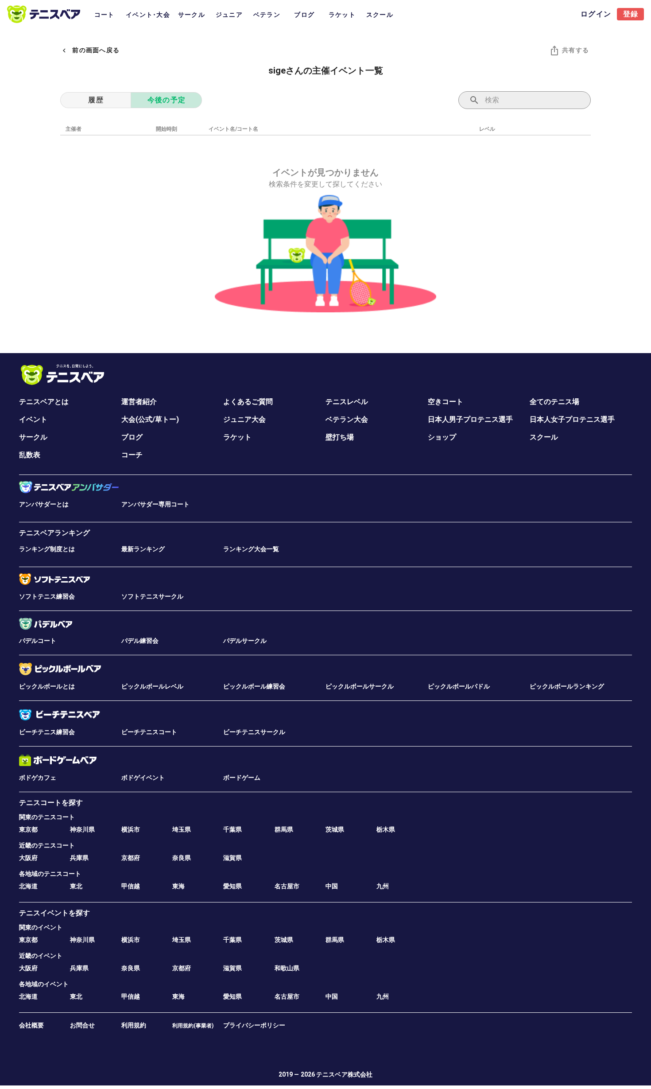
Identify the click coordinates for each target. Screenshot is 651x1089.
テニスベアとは (44, 401)
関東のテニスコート (47, 817)
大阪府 (28, 857)
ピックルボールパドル (459, 686)
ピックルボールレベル (152, 686)
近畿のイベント (40, 955)
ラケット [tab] (342, 14)
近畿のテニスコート (47, 845)
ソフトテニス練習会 (47, 596)
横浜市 (130, 829)
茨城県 (335, 829)
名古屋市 (287, 886)
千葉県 (232, 829)
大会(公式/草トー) (150, 419)
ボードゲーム (241, 777)
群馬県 (284, 829)
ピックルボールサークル (360, 686)
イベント (33, 419)
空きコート (445, 401)
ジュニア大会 (244, 419)
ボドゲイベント (143, 777)
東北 (76, 886)
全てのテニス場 (554, 401)
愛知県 (232, 886)
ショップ (442, 437)
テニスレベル (347, 401)
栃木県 (385, 829)
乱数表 (29, 455)
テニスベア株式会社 (344, 1074)
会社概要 (31, 1025)
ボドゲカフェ (37, 777)
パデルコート (37, 640)
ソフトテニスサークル (152, 596)
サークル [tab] (191, 14)
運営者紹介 (139, 401)
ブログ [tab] (304, 14)
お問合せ (82, 1025)
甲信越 (130, 886)
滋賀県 (232, 857)
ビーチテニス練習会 (47, 731)
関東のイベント (40, 927)
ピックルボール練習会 (254, 686)
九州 (382, 886)
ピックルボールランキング (567, 686)
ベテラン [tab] (266, 14)
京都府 (130, 857)
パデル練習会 (140, 640)
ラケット (237, 437)
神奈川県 (82, 829)
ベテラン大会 (347, 419)
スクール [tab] (379, 14)
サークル (33, 437)
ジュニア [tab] (229, 14)
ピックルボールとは (47, 686)
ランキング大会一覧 (251, 548)
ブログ (132, 437)
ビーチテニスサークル (254, 731)
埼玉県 (181, 829)
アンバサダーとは (44, 504)
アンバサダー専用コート (155, 504)
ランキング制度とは (47, 548)
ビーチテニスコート (149, 731)
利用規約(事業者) (192, 1026)
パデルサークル (245, 640)
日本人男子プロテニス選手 (470, 419)
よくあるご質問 (248, 401)
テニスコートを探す (51, 802)
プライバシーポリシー (254, 1025)
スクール (544, 437)
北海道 (28, 886)
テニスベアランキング (54, 533)
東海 (178, 886)
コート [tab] (104, 14)
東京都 (28, 829)
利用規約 (133, 1025)
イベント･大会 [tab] (148, 14)
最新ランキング (143, 548)
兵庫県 (79, 857)
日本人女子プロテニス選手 (572, 419)
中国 (332, 886)
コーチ (132, 455)
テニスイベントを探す (54, 913)
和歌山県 (287, 968)
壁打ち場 (340, 437)
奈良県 (181, 857)
